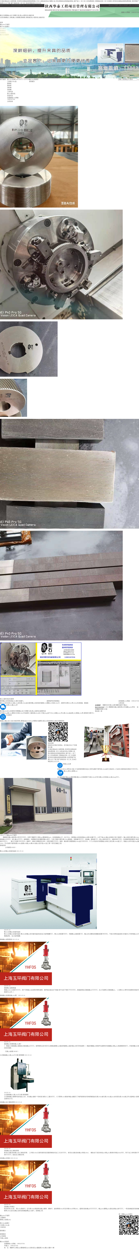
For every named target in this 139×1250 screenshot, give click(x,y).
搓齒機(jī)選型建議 (6, 939)
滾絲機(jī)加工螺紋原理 (7, 1102)
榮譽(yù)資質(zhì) (5, 1219)
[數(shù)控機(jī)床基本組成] (48, 854)
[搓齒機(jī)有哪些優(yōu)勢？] (26, 998)
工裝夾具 (3, 1227)
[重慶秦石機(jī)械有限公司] (72, 5)
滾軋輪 (9, 87)
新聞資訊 (3, 1234)
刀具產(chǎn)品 (4, 1225)
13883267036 (99, 709)
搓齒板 (9, 83)
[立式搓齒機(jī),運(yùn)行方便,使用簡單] (21, 1058)
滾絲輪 (9, 89)
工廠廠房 (3, 1217)
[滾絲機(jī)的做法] (26, 1161)
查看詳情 (3, 845)
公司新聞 (3, 1236)
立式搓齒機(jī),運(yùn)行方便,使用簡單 (12, 1055)
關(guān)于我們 (113, 5)
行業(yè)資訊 (4, 1238)
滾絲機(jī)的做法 (5, 1158)
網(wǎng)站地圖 (134, 5)
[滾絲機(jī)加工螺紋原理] (26, 1105)
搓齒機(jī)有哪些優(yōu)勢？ (9, 995)
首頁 (1, 22)
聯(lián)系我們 (123, 5)
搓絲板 (9, 85)
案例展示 (3, 1230)
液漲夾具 (10, 95)
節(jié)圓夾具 (11, 93)
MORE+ (13, 847)
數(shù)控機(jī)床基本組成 (8, 851)
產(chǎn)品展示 (4, 26)
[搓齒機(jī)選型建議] (26, 942)
